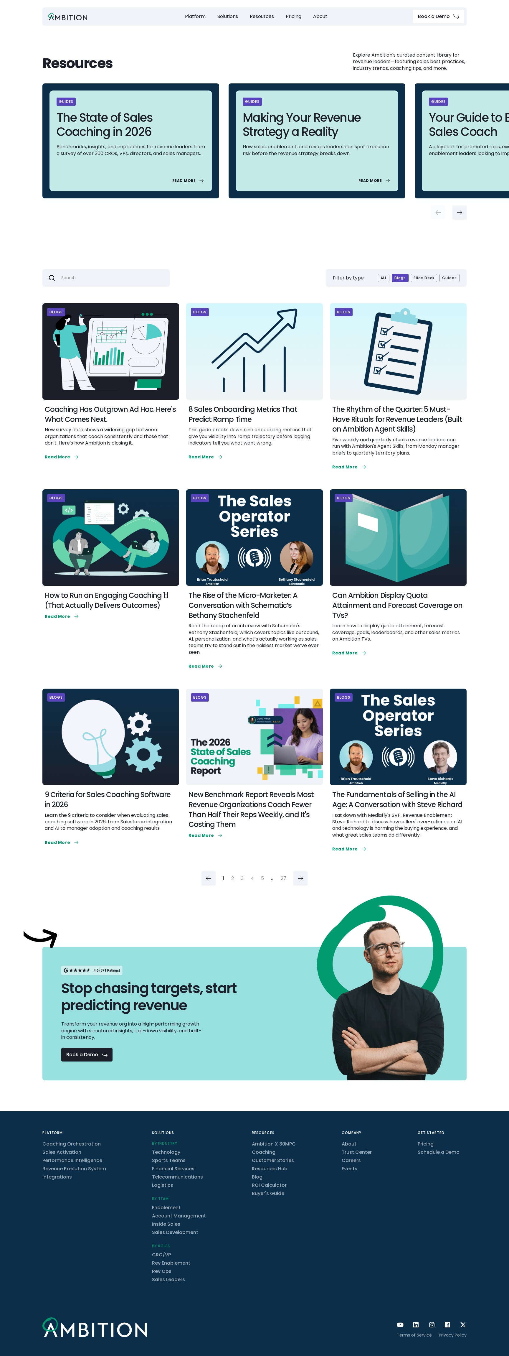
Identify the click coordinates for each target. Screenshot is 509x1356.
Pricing (293, 16)
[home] (67, 16)
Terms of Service (414, 1335)
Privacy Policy (453, 1335)
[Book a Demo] (438, 16)
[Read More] (62, 456)
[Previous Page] (208, 878)
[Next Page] (300, 878)
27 (283, 878)
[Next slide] (459, 212)
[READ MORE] (188, 180)
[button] (195, 16)
